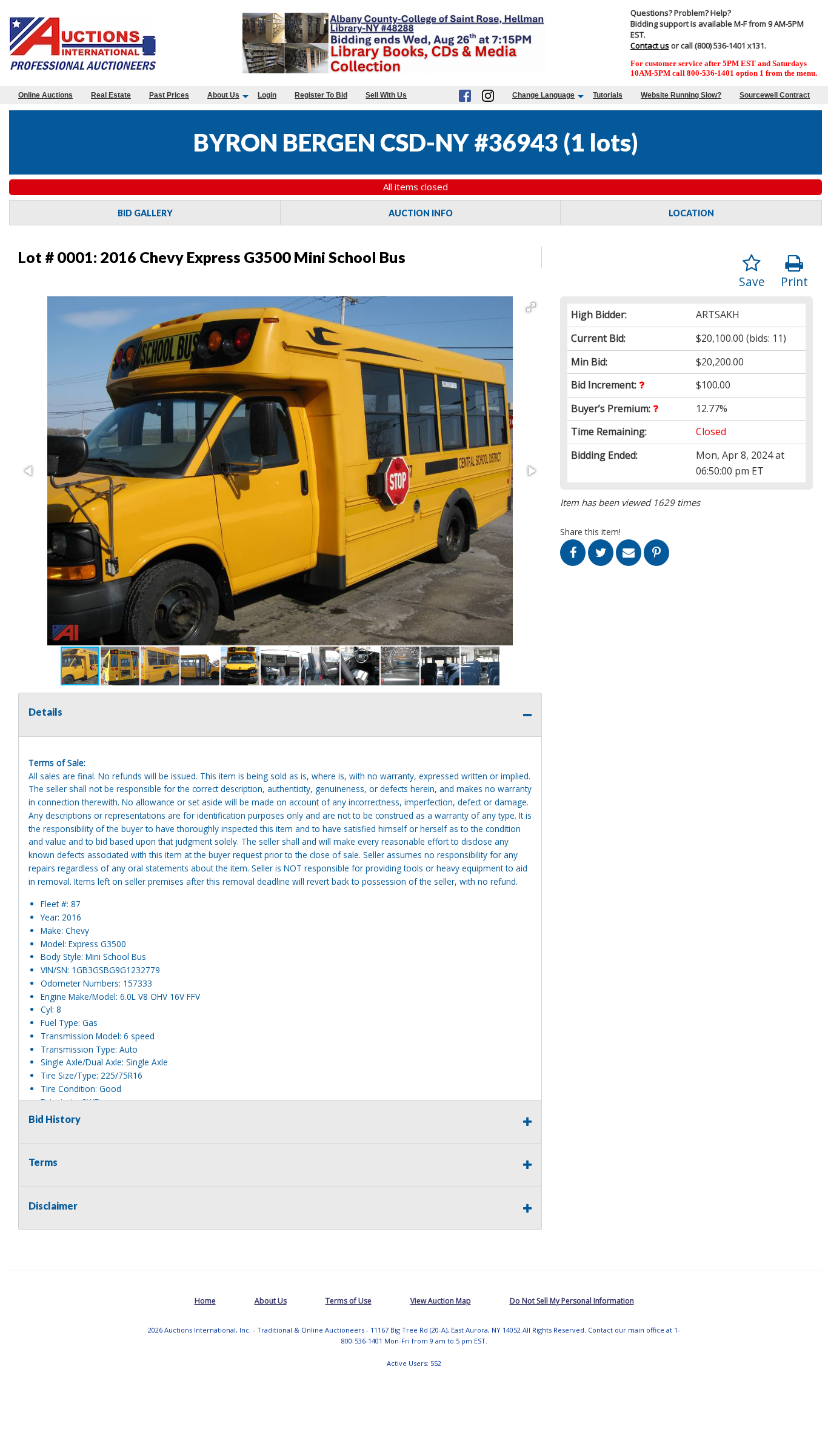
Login (267, 95)
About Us (223, 95)
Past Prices (169, 95)
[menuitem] (45, 95)
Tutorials (608, 95)
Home (205, 1301)
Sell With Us (386, 95)
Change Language (543, 95)
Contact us (649, 45)
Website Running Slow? (681, 95)
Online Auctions (45, 95)
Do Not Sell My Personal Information (572, 1301)
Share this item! (590, 532)
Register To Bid (321, 95)
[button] (531, 307)
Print (794, 281)
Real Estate (111, 95)
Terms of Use (349, 1301)
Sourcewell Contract (775, 95)
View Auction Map (440, 1301)
